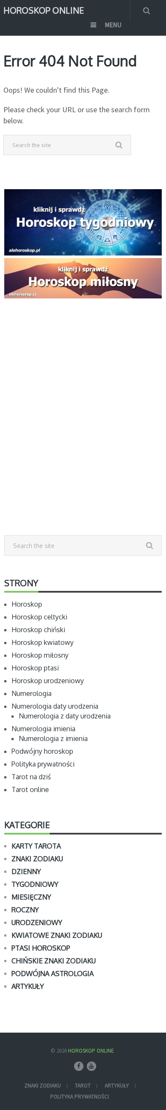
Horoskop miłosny (40, 655)
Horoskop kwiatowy (42, 642)
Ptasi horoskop (40, 948)
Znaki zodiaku (37, 859)
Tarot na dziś (31, 776)
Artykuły (27, 986)
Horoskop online (43, 9)
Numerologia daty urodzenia (54, 706)
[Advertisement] (83, 435)
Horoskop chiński (38, 629)
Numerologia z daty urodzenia (65, 716)
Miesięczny (31, 897)
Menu (113, 25)
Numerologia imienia (43, 728)
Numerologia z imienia (53, 738)
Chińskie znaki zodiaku (53, 961)
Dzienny (26, 871)
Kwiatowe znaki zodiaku (56, 935)
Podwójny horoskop (42, 751)
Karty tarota (36, 846)
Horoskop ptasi (35, 668)
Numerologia (31, 693)
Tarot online (30, 789)
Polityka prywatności (42, 764)
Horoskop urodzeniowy (47, 680)
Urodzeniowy (36, 922)
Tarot (83, 1085)
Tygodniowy (34, 884)
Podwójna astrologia (52, 973)
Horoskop (26, 604)
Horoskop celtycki (39, 617)
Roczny (25, 910)
